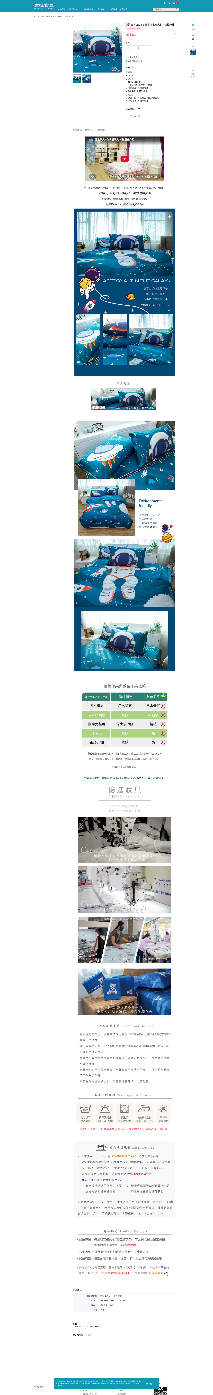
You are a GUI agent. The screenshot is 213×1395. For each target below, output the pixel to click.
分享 (130, 116)
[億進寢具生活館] (44, 6)
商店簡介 (86, 1391)
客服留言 (120, 1391)
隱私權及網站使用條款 (90, 1394)
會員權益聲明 (121, 1394)
